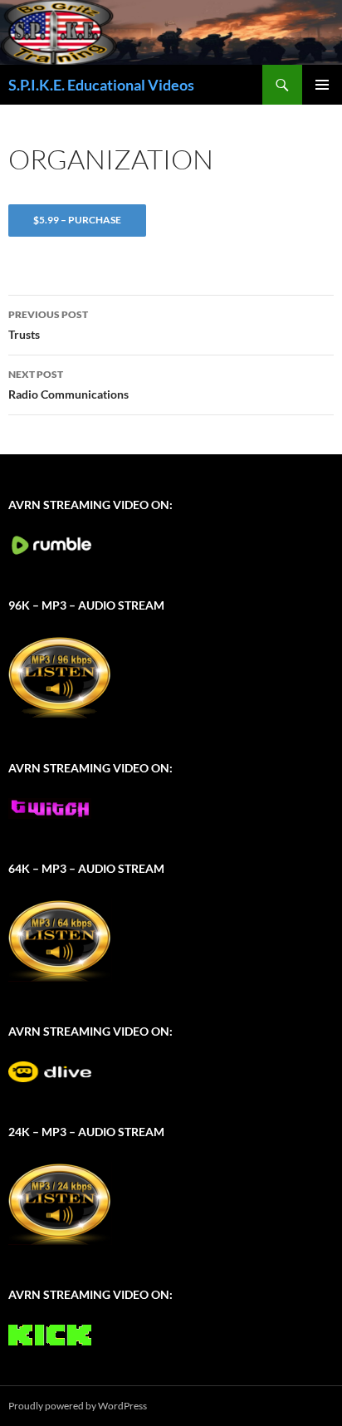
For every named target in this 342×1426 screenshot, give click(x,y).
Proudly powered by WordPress (77, 1405)
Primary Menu (322, 85)
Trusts (48, 324)
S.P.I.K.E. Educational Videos (101, 85)
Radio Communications (68, 384)
